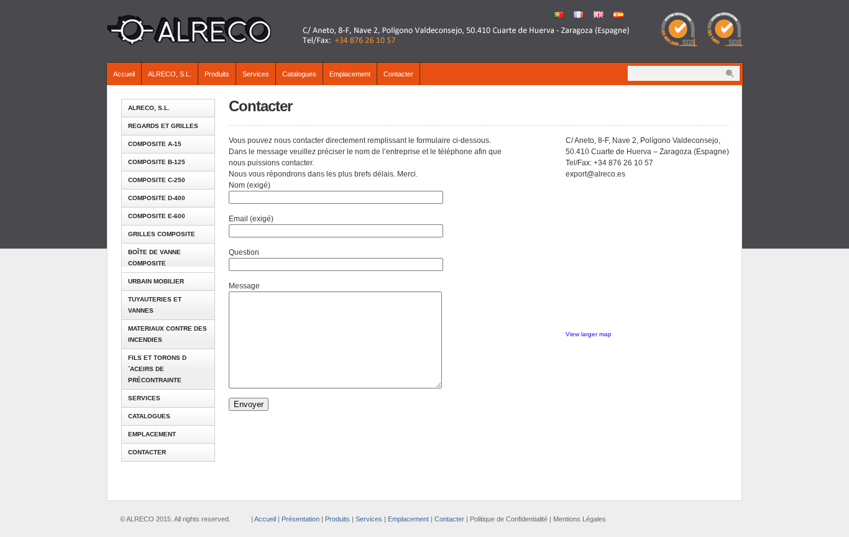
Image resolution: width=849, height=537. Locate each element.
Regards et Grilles (163, 125)
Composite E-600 (156, 216)
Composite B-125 (156, 161)
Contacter (398, 74)
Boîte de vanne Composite (154, 258)
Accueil (124, 74)
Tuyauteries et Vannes (154, 305)
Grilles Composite (161, 234)
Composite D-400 (156, 198)
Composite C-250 (156, 180)
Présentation (300, 519)
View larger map (589, 334)
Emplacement (349, 74)
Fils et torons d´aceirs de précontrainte (157, 368)
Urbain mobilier (156, 281)
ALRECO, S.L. (169, 74)
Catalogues (299, 74)
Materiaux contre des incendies (167, 334)
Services (255, 74)
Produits (216, 74)
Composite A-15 (154, 143)
